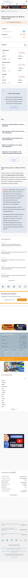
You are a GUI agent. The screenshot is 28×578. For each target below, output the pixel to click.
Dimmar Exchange (6, 62)
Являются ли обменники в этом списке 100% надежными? (12, 145)
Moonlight (4, 74)
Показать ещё (15, 160)
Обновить (13, 409)
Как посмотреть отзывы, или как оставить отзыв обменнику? (13, 132)
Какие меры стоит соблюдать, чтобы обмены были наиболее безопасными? (12, 152)
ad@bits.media (24, 534)
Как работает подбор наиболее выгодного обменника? (13, 125)
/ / (8, 58)
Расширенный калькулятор (7, 358)
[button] (24, 31)
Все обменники (14, 107)
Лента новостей (5, 239)
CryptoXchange (5, 50)
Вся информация (13, 494)
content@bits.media (23, 529)
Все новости (12, 280)
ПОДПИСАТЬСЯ (21, 299)
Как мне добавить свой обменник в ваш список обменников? (12, 139)
